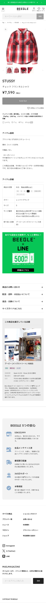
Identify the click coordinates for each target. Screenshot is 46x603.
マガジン (5, 530)
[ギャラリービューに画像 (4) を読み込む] (31, 70)
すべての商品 (7, 514)
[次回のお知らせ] (41, 2)
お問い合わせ (27, 519)
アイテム (9, 22)
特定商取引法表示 (29, 536)
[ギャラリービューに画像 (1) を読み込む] (9, 70)
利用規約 (26, 525)
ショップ (5, 535)
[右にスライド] (42, 70)
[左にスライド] (3, 70)
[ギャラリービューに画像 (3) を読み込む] (24, 70)
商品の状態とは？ (26, 187)
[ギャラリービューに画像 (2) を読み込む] (16, 70)
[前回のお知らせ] (4, 2)
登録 (38, 581)
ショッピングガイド (30, 514)
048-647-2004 (19, 376)
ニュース (5, 524)
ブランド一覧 (7, 519)
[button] (23, 287)
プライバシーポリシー (30, 530)
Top (3, 22)
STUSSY (17, 22)
